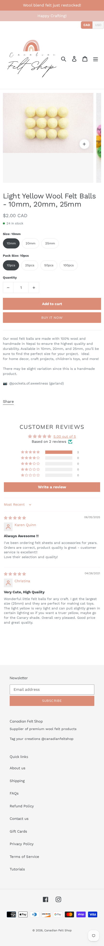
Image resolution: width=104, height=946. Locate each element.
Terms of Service (24, 857)
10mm (11, 243)
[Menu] (95, 58)
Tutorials (17, 869)
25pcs (29, 265)
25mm (50, 243)
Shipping (17, 781)
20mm (30, 243)
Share (8, 401)
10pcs (11, 265)
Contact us (19, 818)
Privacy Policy (22, 844)
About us (17, 768)
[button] (30, 452)
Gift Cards (18, 831)
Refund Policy (22, 806)
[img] (15, 518)
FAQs (14, 793)
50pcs (48, 265)
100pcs (68, 265)
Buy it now (51, 318)
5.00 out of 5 (64, 436)
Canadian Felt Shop (58, 930)
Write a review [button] (52, 487)
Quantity (10, 277)
